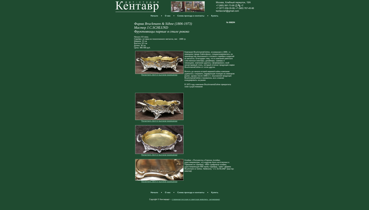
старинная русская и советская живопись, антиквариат (196, 199)
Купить (214, 16)
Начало (154, 16)
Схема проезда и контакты (190, 16)
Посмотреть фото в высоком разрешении (159, 75)
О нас (168, 16)
